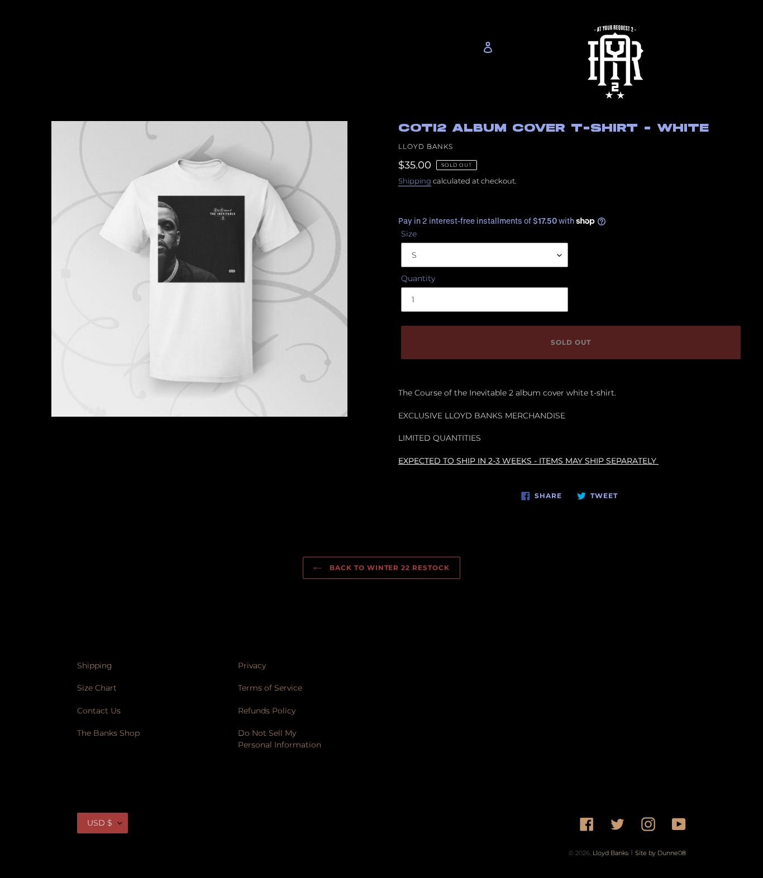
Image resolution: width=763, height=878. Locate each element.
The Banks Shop (108, 733)
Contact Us (99, 711)
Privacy (252, 665)
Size (409, 234)
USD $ (99, 823)
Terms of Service (270, 688)
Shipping (414, 180)
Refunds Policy (266, 711)
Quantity (418, 278)
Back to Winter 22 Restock (388, 567)
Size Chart (97, 688)
